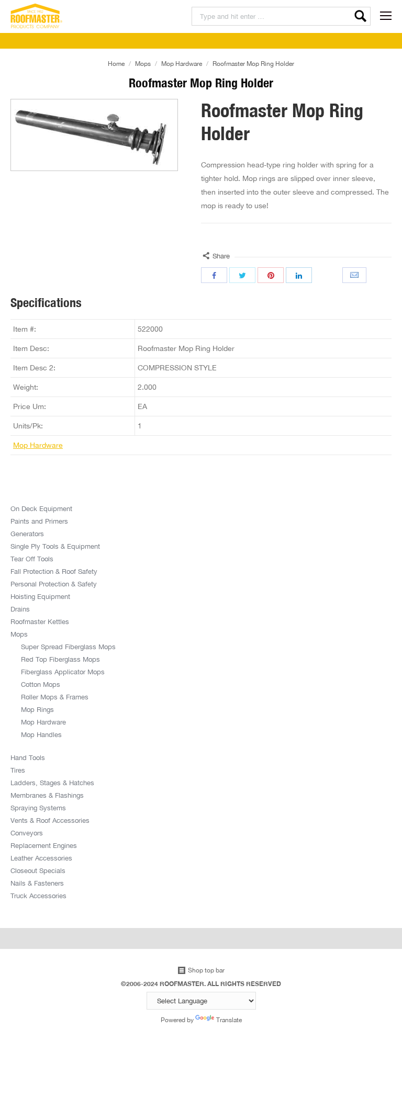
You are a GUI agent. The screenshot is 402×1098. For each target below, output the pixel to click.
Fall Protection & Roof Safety (53, 571)
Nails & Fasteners (37, 883)
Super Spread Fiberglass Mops (68, 646)
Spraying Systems (38, 807)
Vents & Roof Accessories (50, 820)
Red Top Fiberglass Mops (60, 659)
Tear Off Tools (31, 558)
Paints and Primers (39, 521)
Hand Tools (27, 757)
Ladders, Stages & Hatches (52, 782)
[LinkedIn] (299, 275)
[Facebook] (214, 275)
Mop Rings (37, 709)
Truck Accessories (38, 895)
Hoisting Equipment (40, 596)
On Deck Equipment (41, 508)
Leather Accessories (41, 858)
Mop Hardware (181, 63)
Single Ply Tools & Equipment (55, 546)
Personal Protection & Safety (53, 584)
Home (116, 63)
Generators (27, 533)
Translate (229, 1020)
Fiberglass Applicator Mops (63, 671)
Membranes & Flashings (47, 795)
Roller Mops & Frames (54, 697)
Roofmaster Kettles (39, 621)
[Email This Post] (355, 275)
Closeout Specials (37, 870)
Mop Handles (41, 734)
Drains (20, 609)
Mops (143, 63)
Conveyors (26, 833)
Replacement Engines (43, 845)
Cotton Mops (40, 684)
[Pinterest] (271, 275)
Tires (17, 770)
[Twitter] (242, 275)
